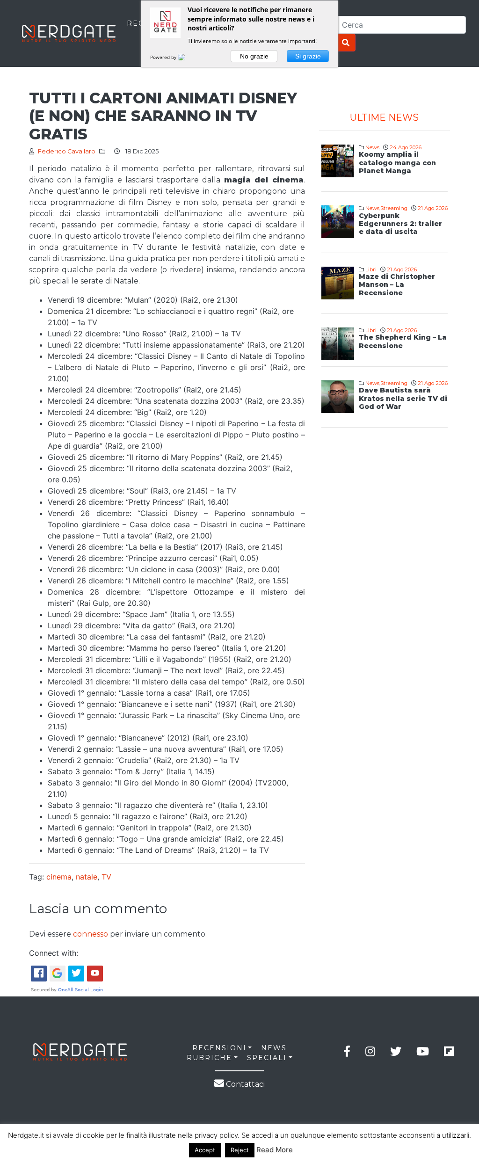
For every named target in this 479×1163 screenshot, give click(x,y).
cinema (59, 876)
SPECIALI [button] (267, 1058)
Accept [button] (205, 1150)
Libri (371, 269)
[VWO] (187, 57)
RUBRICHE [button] (209, 1058)
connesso (90, 934)
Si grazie (308, 56)
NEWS (274, 1048)
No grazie (254, 56)
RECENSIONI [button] (219, 1048)
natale (86, 876)
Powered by (164, 57)
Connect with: (53, 953)
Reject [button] (240, 1150)
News (372, 147)
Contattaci (244, 1084)
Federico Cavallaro (66, 151)
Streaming (393, 208)
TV (106, 876)
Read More (274, 1149)
